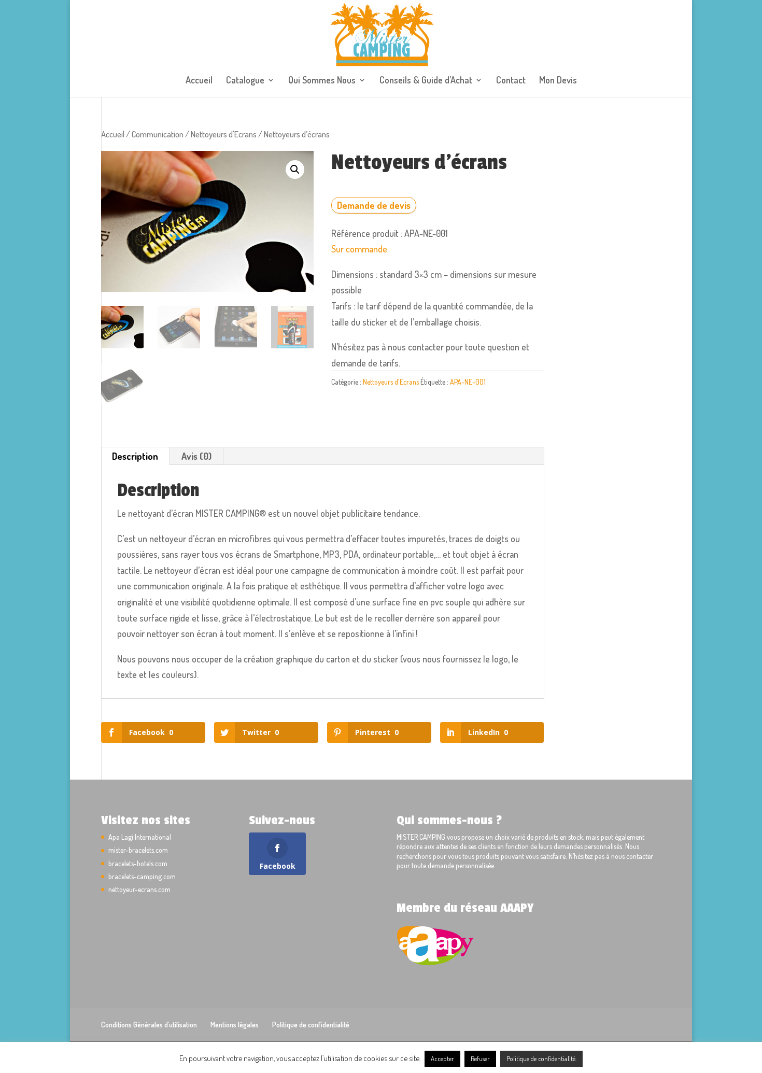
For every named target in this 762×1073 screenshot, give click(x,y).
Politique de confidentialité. (541, 1058)
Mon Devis (558, 81)
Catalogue (245, 81)
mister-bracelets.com (138, 849)
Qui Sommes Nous (322, 81)
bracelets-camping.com (142, 876)
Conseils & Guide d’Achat (425, 81)
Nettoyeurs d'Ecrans (224, 134)
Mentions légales (234, 1024)
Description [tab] (135, 456)
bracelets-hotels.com (137, 863)
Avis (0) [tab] (196, 456)
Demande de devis (374, 205)
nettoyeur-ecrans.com (139, 889)
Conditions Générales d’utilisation (149, 1024)
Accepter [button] (442, 1058)
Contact (511, 81)
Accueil (199, 81)
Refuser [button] (480, 1058)
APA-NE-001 (468, 381)
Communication (158, 134)
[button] (295, 169)
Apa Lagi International (139, 836)
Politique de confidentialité (310, 1024)
